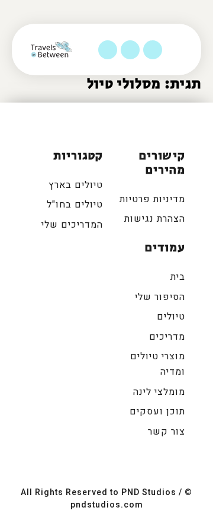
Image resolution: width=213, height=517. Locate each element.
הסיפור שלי (160, 297)
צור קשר (166, 432)
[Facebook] (152, 49)
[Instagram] (130, 49)
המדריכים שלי (72, 225)
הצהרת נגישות (154, 219)
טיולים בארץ (76, 185)
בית (177, 277)
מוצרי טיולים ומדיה (157, 364)
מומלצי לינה (159, 392)
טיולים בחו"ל (75, 204)
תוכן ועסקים (157, 411)
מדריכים (167, 337)
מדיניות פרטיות (152, 199)
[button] (186, 50)
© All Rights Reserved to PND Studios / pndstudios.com (106, 498)
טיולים (171, 316)
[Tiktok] (107, 49)
